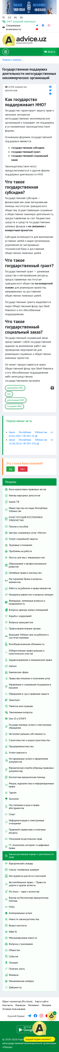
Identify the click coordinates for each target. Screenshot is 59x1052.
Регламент (33, 1005)
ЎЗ (3, 17)
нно (9, 393)
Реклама (46, 1005)
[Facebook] (50, 86)
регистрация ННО (15, 400)
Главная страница (11, 59)
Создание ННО (14, 406)
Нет (23, 469)
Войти (51, 51)
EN (21, 17)
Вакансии (20, 1005)
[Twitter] (50, 90)
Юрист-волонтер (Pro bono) (17, 1001)
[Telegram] (50, 93)
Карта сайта (41, 1001)
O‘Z (9, 17)
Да (10, 469)
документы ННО (15, 387)
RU (15, 17)
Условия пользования (13, 1008)
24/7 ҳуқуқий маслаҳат (9, 21)
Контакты (7, 1005)
